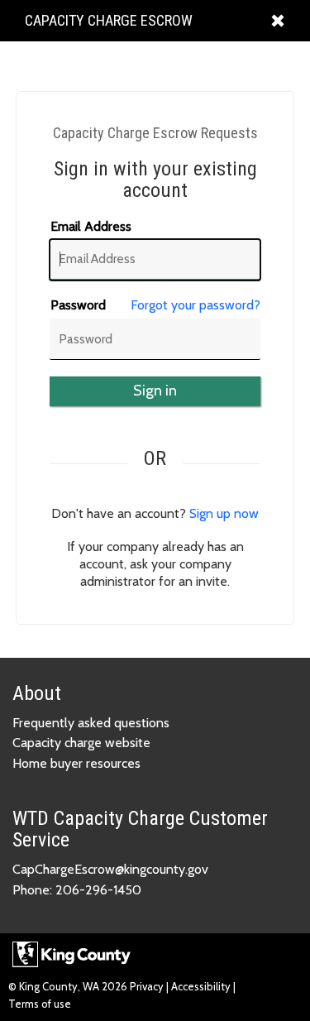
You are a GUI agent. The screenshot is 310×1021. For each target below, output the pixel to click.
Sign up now (224, 513)
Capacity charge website (81, 742)
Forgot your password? (195, 305)
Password (78, 305)
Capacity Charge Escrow (108, 26)
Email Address (90, 226)
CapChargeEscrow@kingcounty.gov (110, 869)
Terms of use (39, 1003)
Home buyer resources (76, 763)
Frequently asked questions (90, 723)
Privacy (148, 986)
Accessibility (201, 986)
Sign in (155, 390)
